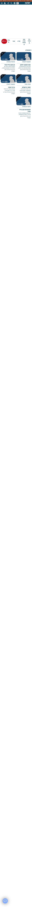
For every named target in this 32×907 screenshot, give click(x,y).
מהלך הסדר (28, 84)
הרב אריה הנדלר (24, 41)
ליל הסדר (29, 41)
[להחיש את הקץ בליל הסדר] (23, 109)
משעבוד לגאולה (26, 62)
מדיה (19, 41)
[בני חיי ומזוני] (8, 86)
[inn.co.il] (18, 3)
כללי (8, 41)
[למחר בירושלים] (23, 86)
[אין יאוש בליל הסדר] (8, 63)
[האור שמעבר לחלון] (23, 63)
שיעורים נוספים (11, 62)
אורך (14, 41)
